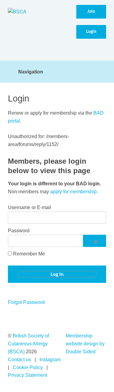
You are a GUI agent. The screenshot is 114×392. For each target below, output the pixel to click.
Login (91, 32)
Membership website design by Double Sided (85, 343)
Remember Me (28, 253)
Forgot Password (26, 302)
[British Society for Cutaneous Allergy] (17, 12)
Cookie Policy (28, 367)
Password (18, 230)
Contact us (19, 359)
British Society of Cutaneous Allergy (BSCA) (28, 343)
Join (91, 11)
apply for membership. (74, 191)
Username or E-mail (29, 207)
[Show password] (94, 241)
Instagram (50, 359)
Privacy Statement (27, 375)
